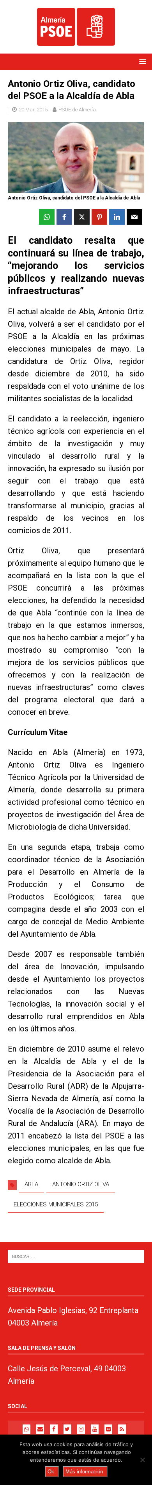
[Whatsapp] (26, 1429)
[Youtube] (95, 1429)
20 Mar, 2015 (33, 110)
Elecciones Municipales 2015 (56, 1204)
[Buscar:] (76, 1256)
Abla (31, 1184)
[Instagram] (81, 1429)
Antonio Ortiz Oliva (80, 1184)
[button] (141, 61)
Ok (51, 1472)
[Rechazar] (142, 1460)
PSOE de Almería (77, 110)
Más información (84, 1472)
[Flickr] (108, 1429)
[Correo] (40, 1429)
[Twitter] (67, 1429)
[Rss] (122, 1429)
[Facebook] (54, 1429)
